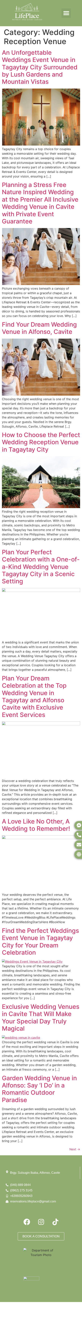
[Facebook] (26, 1221)
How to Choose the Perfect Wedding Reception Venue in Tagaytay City (41, 442)
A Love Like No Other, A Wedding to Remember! (36, 825)
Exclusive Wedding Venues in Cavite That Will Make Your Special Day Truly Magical (40, 1017)
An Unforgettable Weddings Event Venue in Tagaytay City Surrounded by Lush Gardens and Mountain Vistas (39, 67)
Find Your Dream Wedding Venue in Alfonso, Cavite (39, 328)
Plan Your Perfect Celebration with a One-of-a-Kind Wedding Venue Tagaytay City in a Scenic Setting (41, 566)
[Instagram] (41, 1221)
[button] (66, 13)
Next (74, 1149)
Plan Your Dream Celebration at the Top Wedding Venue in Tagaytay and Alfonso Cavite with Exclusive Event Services (34, 696)
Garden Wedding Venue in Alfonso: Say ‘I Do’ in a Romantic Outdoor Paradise (39, 1089)
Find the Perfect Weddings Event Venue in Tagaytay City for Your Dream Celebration (40, 941)
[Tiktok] (55, 1221)
